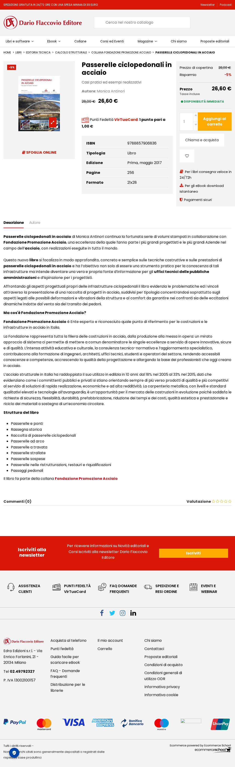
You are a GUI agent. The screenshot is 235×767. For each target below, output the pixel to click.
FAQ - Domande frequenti (65, 673)
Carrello (105, 648)
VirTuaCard (126, 119)
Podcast (226, 5)
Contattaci (154, 648)
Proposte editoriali (160, 656)
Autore (34, 222)
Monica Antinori (111, 91)
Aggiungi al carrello (214, 121)
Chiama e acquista (202, 140)
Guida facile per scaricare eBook (65, 659)
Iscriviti (193, 553)
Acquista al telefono (68, 640)
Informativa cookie (161, 695)
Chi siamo (153, 640)
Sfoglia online (40, 152)
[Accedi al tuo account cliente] (208, 22)
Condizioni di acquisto (163, 664)
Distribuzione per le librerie (67, 687)
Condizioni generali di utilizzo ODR (163, 675)
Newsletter (208, 5)
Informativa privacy (162, 686)
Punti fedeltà (61, 648)
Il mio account (110, 640)
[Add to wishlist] (187, 156)
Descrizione (13, 222)
